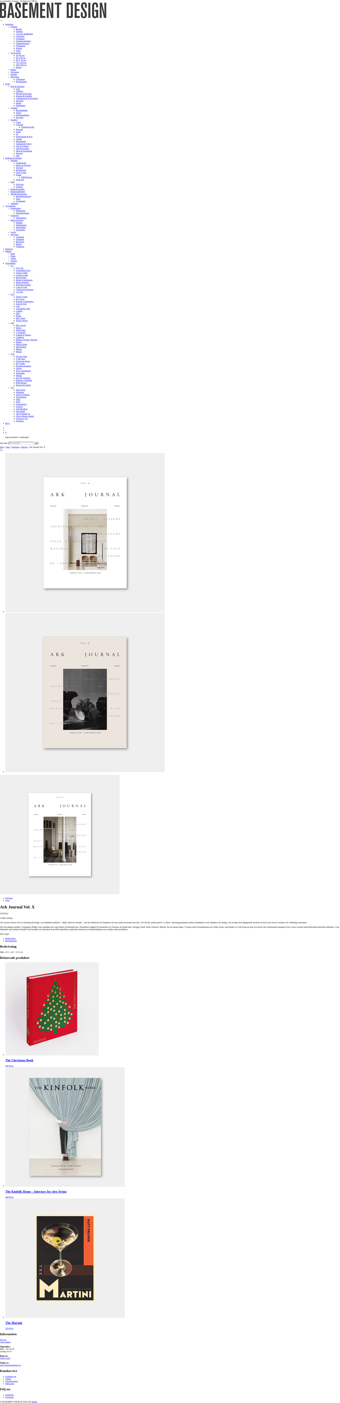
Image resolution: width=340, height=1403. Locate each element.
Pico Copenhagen (23, 371)
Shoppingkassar (22, 213)
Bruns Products (22, 282)
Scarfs (13, 232)
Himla (18, 316)
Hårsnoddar (21, 227)
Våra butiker (5, 1342)
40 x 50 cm (20, 58)
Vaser (18, 51)
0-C (12, 266)
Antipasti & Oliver (23, 144)
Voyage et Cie (22, 418)
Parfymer (20, 184)
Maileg (19, 342)
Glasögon (15, 215)
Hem (2, 447)
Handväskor (16, 208)
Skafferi (14, 120)
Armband (20, 237)
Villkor (8, 1379)
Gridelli (19, 311)
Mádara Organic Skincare (26, 340)
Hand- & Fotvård (23, 165)
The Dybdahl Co (23, 414)
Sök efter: (4, 443)
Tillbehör (14, 203)
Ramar (19, 67)
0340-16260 (5, 1358)
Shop (8, 447)
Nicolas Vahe (21, 356)
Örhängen (20, 246)
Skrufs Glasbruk (23, 395)
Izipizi (18, 328)
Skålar (18, 103)
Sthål (18, 399)
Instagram (9, 1395)
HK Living (20, 318)
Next (7, 900)
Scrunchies (20, 230)
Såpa (18, 199)
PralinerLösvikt (27, 127)
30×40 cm (20, 55)
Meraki (19, 349)
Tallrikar (19, 91)
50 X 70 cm (21, 60)
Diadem (19, 223)
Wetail (34, 1402)
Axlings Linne (22, 275)
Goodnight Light (23, 309)
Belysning (15, 77)
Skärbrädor (20, 105)
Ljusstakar (20, 39)
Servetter (19, 101)
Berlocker (20, 242)
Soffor (13, 258)
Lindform (20, 337)
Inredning (9, 24)
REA (7, 423)
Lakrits (19, 139)
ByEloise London (23, 285)
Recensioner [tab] (11, 941)
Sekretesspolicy (11, 1381)
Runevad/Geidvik (23, 385)
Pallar (13, 256)
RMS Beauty (26, 177)
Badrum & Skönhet (13, 158)
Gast (18, 306)
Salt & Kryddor (22, 148)
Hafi (18, 313)
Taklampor (20, 79)
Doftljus (19, 31)
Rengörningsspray (23, 196)
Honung (19, 129)
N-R (12, 354)
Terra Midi (20, 411)
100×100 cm (21, 65)
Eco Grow (20, 299)
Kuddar (14, 74)
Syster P (19, 407)
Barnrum (9, 249)
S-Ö (12, 387)
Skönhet (14, 160)
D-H (12, 294)
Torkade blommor (23, 41)
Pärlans (19, 375)
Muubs (19, 352)
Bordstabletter (22, 110)
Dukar (18, 113)
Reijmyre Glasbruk (24, 380)
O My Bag (20, 359)
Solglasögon (21, 218)
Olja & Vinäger (22, 146)
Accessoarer (10, 206)
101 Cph (19, 268)
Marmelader (21, 141)
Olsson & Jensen (23, 361)
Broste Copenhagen (24, 280)
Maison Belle (21, 344)
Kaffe (18, 132)
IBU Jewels (21, 325)
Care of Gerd (21, 287)
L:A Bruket (21, 332)
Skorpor (19, 153)
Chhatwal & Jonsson (24, 289)
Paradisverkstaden (23, 366)
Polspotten (20, 373)
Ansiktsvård (21, 163)
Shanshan (20, 392)
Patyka (19, 368)
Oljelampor (20, 46)
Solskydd (20, 180)
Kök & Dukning (17, 86)
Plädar (13, 70)
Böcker (19, 29)
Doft (12, 182)
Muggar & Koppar (24, 94)
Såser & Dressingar (24, 151)
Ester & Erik (21, 304)
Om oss (3, 1340)
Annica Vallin (21, 273)
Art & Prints (16, 53)
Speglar (14, 261)
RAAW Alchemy (23, 378)
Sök (36, 443)
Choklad (19, 125)
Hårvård (19, 168)
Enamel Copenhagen (24, 301)
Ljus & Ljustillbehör (24, 34)
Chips (18, 122)
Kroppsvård (21, 170)
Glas (18, 89)
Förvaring (15, 72)
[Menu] (1, 20)
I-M (12, 323)
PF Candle (20, 364)
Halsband (20, 239)
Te (17, 134)
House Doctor (22, 321)
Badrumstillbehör (18, 191)
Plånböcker (20, 211)
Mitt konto (9, 1384)
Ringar (19, 244)
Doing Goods (21, 297)
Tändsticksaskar (22, 43)
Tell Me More (21, 409)
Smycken (14, 235)
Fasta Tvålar (21, 172)
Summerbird (21, 404)
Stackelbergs (21, 397)
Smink (18, 175)
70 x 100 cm (21, 62)
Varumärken (10, 263)
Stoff (18, 402)
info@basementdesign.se (10, 1365)
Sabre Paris (20, 390)
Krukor (19, 48)
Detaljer (14, 27)
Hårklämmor (21, 225)
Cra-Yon (19, 292)
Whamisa (20, 421)
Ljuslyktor (20, 36)
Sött (17, 156)
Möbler (8, 251)
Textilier (14, 108)
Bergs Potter (21, 278)
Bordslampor (21, 82)
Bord (13, 254)
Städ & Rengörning (19, 194)
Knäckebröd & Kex (24, 137)
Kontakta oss (10, 1376)
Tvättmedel (20, 201)
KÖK (7, 84)
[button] (1, 450)
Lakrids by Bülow (23, 335)
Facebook (9, 1397)
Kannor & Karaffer (24, 96)
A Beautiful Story (23, 270)
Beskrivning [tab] (10, 938)
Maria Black (21, 347)
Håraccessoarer (17, 220)
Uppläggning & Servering (27, 98)
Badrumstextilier (17, 189)
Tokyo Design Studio (25, 416)
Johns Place (21, 330)
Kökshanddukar (22, 115)
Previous (9, 898)
